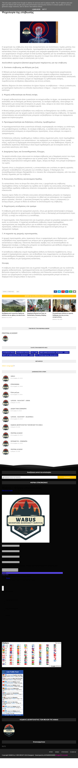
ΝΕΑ (18, 291)
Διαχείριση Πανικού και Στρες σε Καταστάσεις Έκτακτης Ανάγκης (36, 314)
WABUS (13, 376)
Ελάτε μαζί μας (15, 392)
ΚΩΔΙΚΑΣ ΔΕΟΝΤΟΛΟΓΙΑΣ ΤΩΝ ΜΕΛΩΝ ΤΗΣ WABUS (27, 425)
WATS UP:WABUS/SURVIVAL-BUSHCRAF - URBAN (18, 355)
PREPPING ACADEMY (10, 333)
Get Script (7, 715)
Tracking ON (18, 715)
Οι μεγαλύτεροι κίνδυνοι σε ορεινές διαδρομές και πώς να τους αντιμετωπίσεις (63, 315)
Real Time (12, 715)
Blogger (57, 755)
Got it (44, 9)
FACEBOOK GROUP (23, 352)
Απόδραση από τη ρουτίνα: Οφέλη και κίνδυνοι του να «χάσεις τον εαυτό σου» (13, 314)
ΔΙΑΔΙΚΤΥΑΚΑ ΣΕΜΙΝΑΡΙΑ (18, 409)
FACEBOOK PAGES (9, 352)
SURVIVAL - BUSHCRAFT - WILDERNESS (22, 417)
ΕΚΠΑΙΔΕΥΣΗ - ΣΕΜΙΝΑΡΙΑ (19, 441)
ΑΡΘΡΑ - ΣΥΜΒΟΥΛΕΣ (8, 291)
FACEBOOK (73, 752)
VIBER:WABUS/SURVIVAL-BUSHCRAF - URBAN (54, 352)
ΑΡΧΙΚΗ (51, 752)
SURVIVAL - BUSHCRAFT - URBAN (20, 401)
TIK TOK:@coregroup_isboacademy (47, 355)
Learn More (36, 9)
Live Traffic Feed (13, 672)
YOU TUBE (34, 352)
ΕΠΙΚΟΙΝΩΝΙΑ (15, 384)
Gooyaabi (64, 755)
